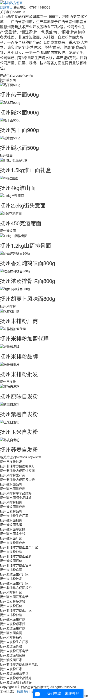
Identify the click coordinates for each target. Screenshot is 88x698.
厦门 (27, 691)
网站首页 (6, 7)
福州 (20, 691)
